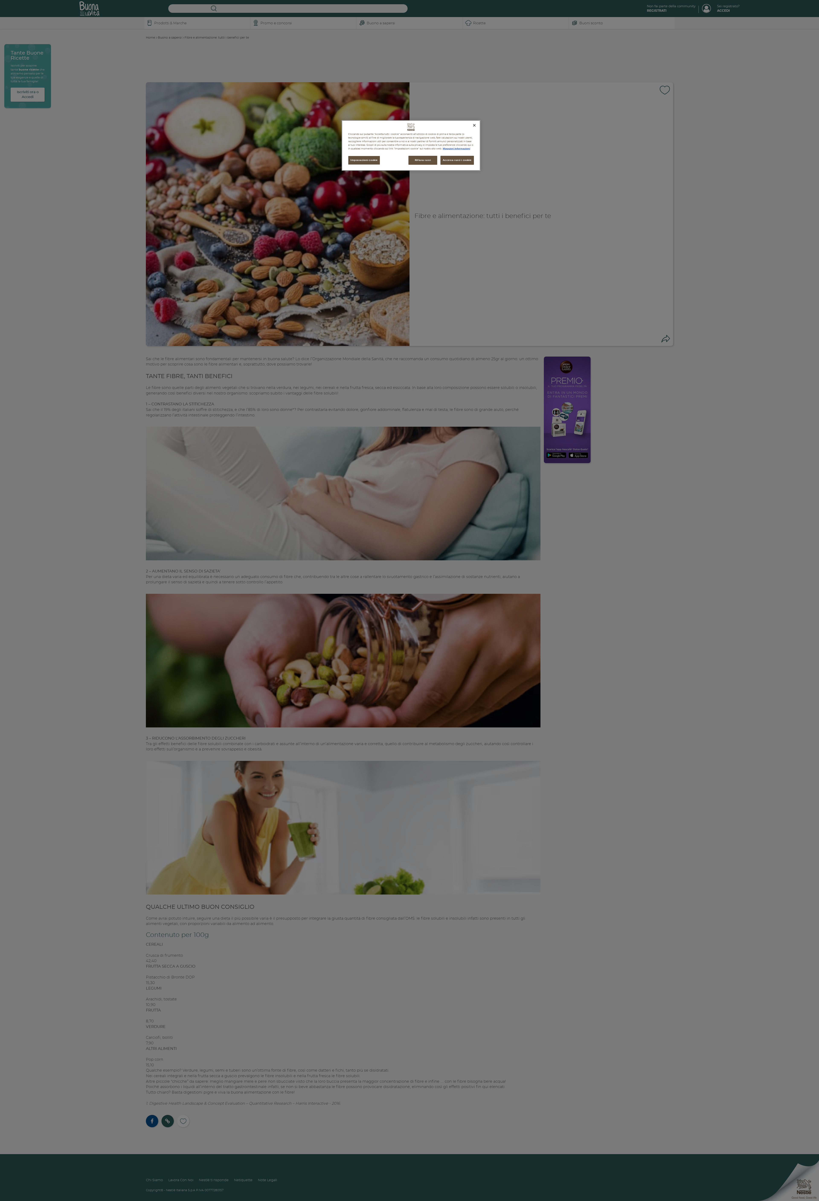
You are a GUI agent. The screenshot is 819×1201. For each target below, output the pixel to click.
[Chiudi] (474, 125)
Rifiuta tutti (423, 160)
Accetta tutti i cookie (457, 160)
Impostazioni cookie (364, 160)
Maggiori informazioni (456, 148)
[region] (411, 145)
